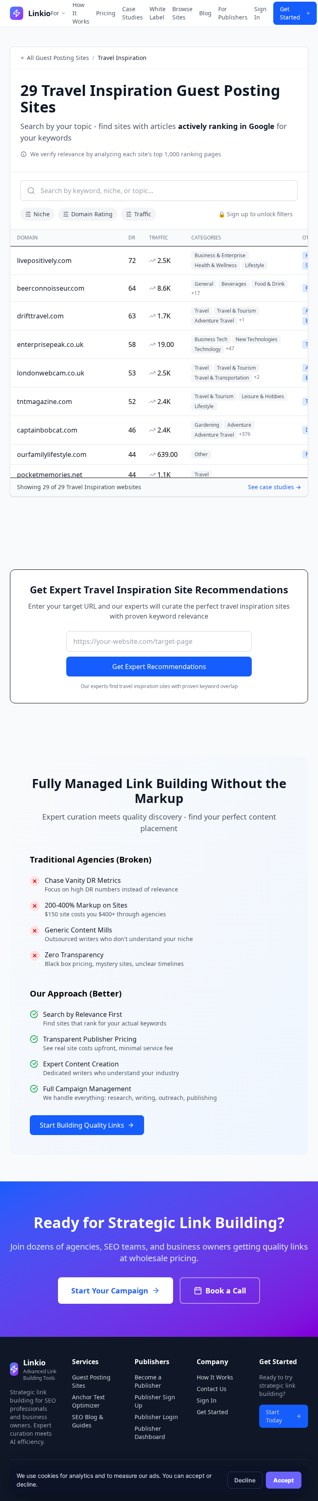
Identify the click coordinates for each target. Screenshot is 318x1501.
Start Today (274, 1416)
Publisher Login (156, 1417)
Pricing (106, 13)
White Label (157, 13)
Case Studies (132, 13)
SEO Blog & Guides (87, 1421)
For (55, 13)
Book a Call (225, 1290)
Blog (205, 13)
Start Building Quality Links (82, 1125)
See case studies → (274, 487)
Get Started (290, 13)
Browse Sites (182, 13)
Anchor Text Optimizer (88, 1401)
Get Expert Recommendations (159, 666)
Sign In (260, 13)
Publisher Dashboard (150, 1433)
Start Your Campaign (109, 1290)
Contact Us (211, 1389)
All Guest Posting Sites (58, 58)
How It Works (80, 13)
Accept (283, 1480)
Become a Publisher (148, 1381)
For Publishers (233, 13)
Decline (244, 1480)
